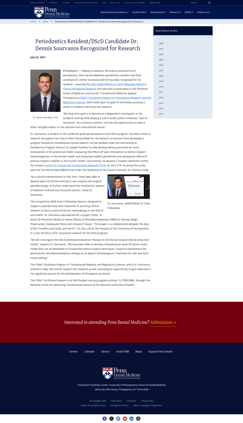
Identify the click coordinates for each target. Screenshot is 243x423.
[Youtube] (125, 419)
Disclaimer (132, 400)
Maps (139, 351)
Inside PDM (154, 3)
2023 (161, 59)
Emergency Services (119, 405)
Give (104, 3)
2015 (161, 103)
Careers (73, 351)
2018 (161, 86)
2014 (161, 108)
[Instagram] (118, 419)
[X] (111, 419)
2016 (161, 97)
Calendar (89, 351)
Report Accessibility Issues (93, 405)
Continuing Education (85, 3)
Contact (53, 3)
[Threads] (138, 419)
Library (105, 351)
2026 (161, 43)
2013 (161, 114)
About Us (115, 3)
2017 (161, 92)
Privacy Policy (147, 400)
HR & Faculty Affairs (134, 3)
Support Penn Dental (160, 351)
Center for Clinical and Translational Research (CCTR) (75, 165)
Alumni (65, 3)
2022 (161, 65)
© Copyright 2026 (98, 400)
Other (45, 21)
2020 (161, 76)
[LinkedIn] (131, 419)
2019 (161, 81)
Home (33, 21)
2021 (161, 70)
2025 (161, 48)
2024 (161, 54)
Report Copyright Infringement (147, 405)
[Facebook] (104, 419)
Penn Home (116, 400)
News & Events (37, 3)
